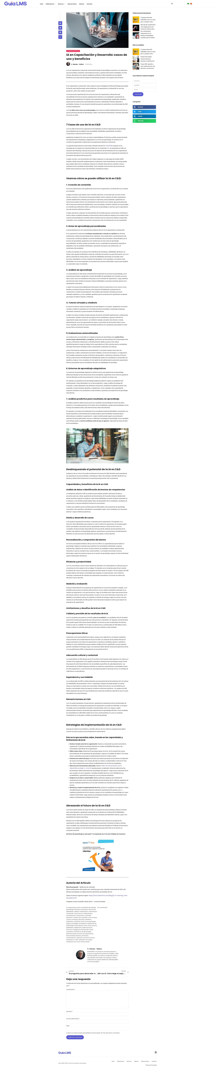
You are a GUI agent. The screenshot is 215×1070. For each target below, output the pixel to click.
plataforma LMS (71, 933)
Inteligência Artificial (79, 929)
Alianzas (81, 4)
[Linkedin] (156, 1052)
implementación (87, 927)
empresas (77, 921)
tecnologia (88, 940)
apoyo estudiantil (82, 907)
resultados (69, 940)
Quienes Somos (72, 4)
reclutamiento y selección (74, 938)
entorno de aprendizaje (88, 921)
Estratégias (74, 923)
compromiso (80, 915)
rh (74, 940)
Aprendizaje (92, 907)
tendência (69, 942)
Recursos (61, 4)
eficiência (88, 919)
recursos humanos (89, 938)
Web (67, 1026)
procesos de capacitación (85, 933)
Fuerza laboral (78, 925)
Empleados (69, 921)
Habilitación (77, 927)
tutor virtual (80, 942)
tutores (87, 942)
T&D (76, 940)
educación (81, 919)
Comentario (70, 989)
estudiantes (83, 923)
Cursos (68, 919)
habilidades (69, 927)
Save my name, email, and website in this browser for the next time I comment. (94, 1033)
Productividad (70, 936)
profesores (84, 936)
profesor (78, 936)
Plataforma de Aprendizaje (82, 931)
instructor (69, 929)
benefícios (84, 909)
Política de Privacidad (151, 1065)
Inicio (41, 4)
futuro (85, 925)
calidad (76, 911)
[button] (60, 23)
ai (66, 907)
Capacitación (83, 911)
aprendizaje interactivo (73, 909)
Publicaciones (50, 4)
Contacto (89, 4)
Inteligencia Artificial (73, 51)
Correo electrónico (73, 1019)
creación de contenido (80, 917)
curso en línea (92, 917)
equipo (68, 923)
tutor (75, 942)
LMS (87, 929)
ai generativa (72, 907)
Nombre (69, 1011)
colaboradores (87, 913)
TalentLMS (81, 940)
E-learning (74, 919)
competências (71, 915)
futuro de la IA (92, 925)
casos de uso (78, 913)
